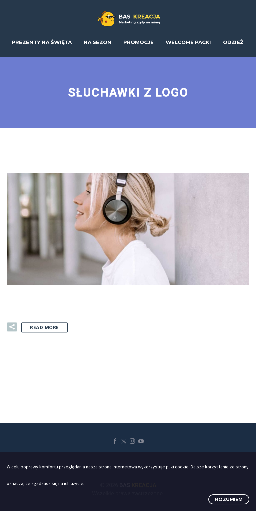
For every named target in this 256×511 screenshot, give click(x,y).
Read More (44, 327)
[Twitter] (123, 441)
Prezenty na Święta (42, 42)
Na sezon (97, 42)
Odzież (233, 42)
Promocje (138, 42)
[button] (12, 326)
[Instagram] (132, 441)
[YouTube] (141, 441)
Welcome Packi (188, 42)
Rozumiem (229, 499)
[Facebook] (115, 441)
